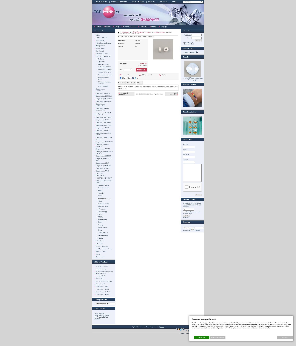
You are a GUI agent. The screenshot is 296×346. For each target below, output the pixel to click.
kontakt (162, 327)
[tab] (122, 83)
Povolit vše (201, 337)
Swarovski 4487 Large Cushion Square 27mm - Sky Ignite (192, 79)
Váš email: (186, 154)
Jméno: (185, 149)
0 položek (193, 52)
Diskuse (139, 82)
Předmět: (185, 144)
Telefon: (185, 160)
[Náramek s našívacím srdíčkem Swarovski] (192, 134)
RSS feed (185, 217)
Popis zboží (121, 82)
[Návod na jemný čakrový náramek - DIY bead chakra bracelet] (192, 106)
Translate (197, 230)
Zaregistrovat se (188, 42)
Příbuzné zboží (131, 82)
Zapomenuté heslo (189, 44)
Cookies (182, 333)
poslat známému (126, 75)
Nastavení (285, 337)
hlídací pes (164, 75)
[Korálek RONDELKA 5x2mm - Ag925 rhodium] (163, 49)
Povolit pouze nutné (217, 337)
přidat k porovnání (147, 75)
